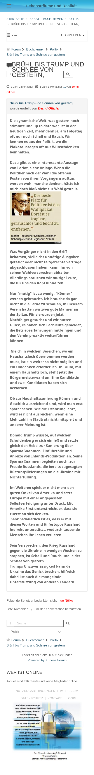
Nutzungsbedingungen (35, 691)
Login (71, 698)
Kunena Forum (56, 660)
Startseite (15, 19)
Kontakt (55, 698)
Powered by (36, 660)
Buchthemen (53, 19)
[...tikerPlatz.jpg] (35, 217)
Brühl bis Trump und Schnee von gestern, (41, 103)
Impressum (69, 691)
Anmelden (21, 609)
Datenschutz (32, 698)
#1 (64, 86)
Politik (73, 19)
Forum (34, 19)
